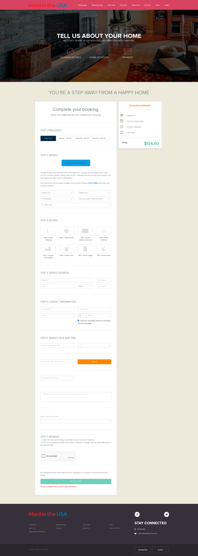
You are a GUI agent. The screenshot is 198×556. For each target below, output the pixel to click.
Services (123, 5)
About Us (135, 5)
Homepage (82, 5)
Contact (147, 5)
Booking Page (97, 5)
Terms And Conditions (37, 532)
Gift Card (111, 5)
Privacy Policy (115, 528)
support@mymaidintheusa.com (147, 533)
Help (158, 5)
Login (167, 5)
